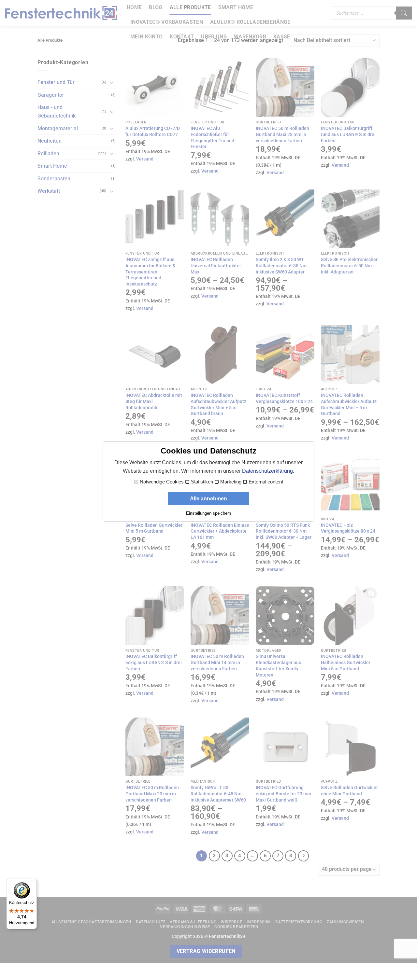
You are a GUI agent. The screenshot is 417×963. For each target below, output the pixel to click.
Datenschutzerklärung (267, 471)
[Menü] (33, 882)
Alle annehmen (208, 498)
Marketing (230, 482)
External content (266, 482)
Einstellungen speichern (208, 513)
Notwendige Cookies (162, 482)
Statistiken (202, 482)
